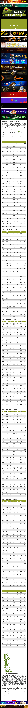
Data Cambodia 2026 (14, 20)
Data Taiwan (6, 664)
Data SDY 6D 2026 (7, 670)
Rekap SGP (6, 662)
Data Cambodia (7, 658)
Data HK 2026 (6, 661)
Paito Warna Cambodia (7, 696)
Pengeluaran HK (7, 665)
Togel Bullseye (6, 668)
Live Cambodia (5, 697)
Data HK (5, 652)
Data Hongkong (7, 653)
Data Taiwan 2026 (14, 25)
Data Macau (6, 657)
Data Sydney (6, 655)
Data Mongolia (14, 28)
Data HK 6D (6, 660)
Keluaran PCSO (7, 667)
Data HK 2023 (6, 663)
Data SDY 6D (6, 659)
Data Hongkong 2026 (8, 671)
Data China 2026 (14, 22)
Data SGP (5, 656)
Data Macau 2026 (7, 669)
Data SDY (5, 654)
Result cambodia (5, 698)
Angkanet (6, 666)
